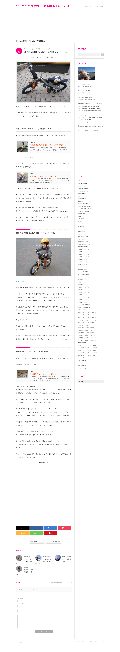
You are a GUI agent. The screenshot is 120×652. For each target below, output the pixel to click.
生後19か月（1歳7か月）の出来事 (86, 330)
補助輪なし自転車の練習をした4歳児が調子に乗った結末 (24, 571)
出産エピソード (81, 183)
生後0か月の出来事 (83, 279)
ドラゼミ (81, 228)
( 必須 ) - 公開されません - (25, 603)
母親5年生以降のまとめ (83, 244)
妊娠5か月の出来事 (83, 259)
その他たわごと (81, 191)
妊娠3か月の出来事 (83, 254)
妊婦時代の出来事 (82, 246)
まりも (51, 48)
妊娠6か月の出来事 (83, 261)
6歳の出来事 (81, 368)
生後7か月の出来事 (83, 297)
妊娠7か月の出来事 (83, 264)
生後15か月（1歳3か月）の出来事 (86, 320)
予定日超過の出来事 (83, 274)
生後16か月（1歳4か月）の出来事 (86, 322)
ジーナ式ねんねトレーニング (84, 208)
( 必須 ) (20, 598)
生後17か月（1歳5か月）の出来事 (86, 325)
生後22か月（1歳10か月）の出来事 (86, 337)
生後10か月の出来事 (83, 304)
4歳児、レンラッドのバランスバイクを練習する (43, 176)
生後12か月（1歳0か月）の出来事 (86, 312)
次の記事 (55, 541)
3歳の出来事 (81, 360)
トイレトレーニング (82, 211)
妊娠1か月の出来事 (83, 249)
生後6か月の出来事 (83, 294)
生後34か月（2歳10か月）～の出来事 (87, 357)
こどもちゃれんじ (83, 226)
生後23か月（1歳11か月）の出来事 (86, 340)
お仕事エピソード (82, 188)
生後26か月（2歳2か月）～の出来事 (87, 347)
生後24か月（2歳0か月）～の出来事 (87, 345)
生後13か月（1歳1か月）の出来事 (86, 314)
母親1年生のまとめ (82, 234)
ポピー (80, 223)
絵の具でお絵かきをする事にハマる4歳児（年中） (24, 560)
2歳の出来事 (81, 342)
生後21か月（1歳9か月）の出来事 (86, 335)
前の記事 (35, 541)
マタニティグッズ (82, 203)
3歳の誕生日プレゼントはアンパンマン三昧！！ (43, 374)
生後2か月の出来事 (83, 284)
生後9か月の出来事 (83, 302)
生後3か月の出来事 (83, 287)
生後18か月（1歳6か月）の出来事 (86, 327)
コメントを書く (43, 48)
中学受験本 (81, 198)
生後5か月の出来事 (83, 292)
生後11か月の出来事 (83, 307)
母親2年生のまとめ (82, 236)
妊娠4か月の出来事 (83, 256)
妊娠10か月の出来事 (83, 271)
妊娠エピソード (81, 180)
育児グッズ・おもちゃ (83, 206)
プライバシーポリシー (98, 6)
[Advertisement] (60, 25)
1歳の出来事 (81, 309)
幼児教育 (80, 213)
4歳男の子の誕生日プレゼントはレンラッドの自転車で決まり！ (47, 145)
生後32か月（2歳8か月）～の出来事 (87, 355)
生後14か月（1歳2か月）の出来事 (86, 317)
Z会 (80, 221)
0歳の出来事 (81, 277)
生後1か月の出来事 (83, 282)
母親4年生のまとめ (82, 241)
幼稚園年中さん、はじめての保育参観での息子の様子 (43, 560)
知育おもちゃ (82, 231)
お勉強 (79, 201)
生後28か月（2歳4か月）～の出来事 (87, 350)
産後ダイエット (82, 193)
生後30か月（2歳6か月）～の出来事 (87, 352)
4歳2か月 (35, 48)
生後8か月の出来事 (83, 299)
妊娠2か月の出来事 (83, 251)
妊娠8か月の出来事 (83, 266)
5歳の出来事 (81, 365)
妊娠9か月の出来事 (83, 269)
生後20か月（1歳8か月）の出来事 (86, 332)
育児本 (79, 196)
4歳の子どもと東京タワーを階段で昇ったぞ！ (67, 559)
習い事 (80, 218)
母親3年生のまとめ (82, 239)
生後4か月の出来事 (83, 289)
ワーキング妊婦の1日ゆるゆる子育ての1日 (43, 5)
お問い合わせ (88, 6)
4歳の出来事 (27, 48)
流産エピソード (81, 186)
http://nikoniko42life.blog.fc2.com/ (85, 122)
